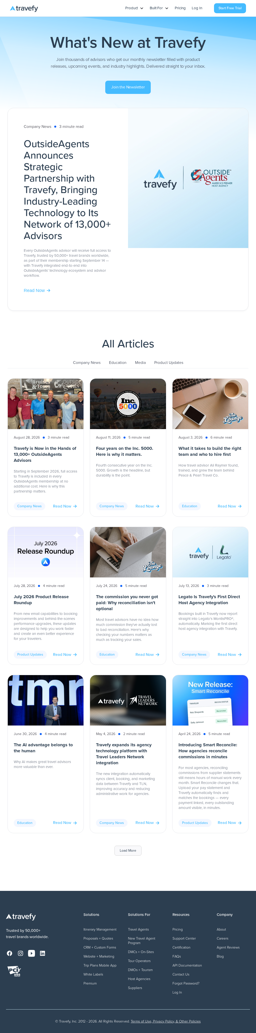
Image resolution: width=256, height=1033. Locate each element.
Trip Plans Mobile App (100, 965)
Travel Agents (138, 929)
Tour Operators (139, 961)
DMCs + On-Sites (141, 952)
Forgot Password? (186, 983)
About (221, 929)
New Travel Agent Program (141, 941)
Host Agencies (139, 979)
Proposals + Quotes (98, 938)
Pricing (180, 8)
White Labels (93, 974)
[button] (134, 8)
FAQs (176, 956)
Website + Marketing (99, 956)
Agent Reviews (228, 947)
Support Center (184, 938)
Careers (222, 938)
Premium (90, 983)
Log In (197, 8)
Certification (181, 947)
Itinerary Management (100, 929)
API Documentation (187, 965)
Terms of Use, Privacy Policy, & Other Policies (166, 1021)
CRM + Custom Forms (100, 947)
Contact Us (180, 974)
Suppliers (135, 988)
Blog (220, 956)
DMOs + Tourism (140, 970)
